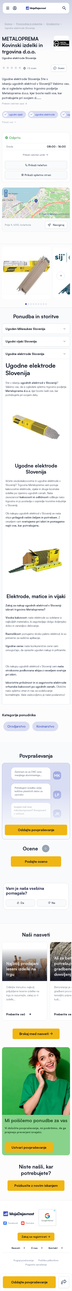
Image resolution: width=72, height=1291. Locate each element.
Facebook (13, 1223)
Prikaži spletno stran (37, 175)
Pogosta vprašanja (36, 1264)
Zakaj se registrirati (35, 1236)
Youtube (30, 1223)
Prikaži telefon (37, 165)
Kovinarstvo (45, 726)
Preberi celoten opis (13, 103)
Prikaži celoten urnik (34, 154)
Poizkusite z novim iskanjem (36, 1185)
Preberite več (15, 1014)
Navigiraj (58, 225)
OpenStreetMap (49, 214)
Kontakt (53, 1248)
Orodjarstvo (16, 726)
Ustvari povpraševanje (28, 1147)
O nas (34, 1248)
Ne (53, 903)
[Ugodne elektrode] (26, 273)
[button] (26, 304)
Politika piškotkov (48, 1260)
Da (22, 903)
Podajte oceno (36, 861)
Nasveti (16, 1248)
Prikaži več (8, 122)
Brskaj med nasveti (34, 1034)
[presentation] (11, 276)
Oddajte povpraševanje (36, 830)
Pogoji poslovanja (24, 1260)
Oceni (61, 68)
